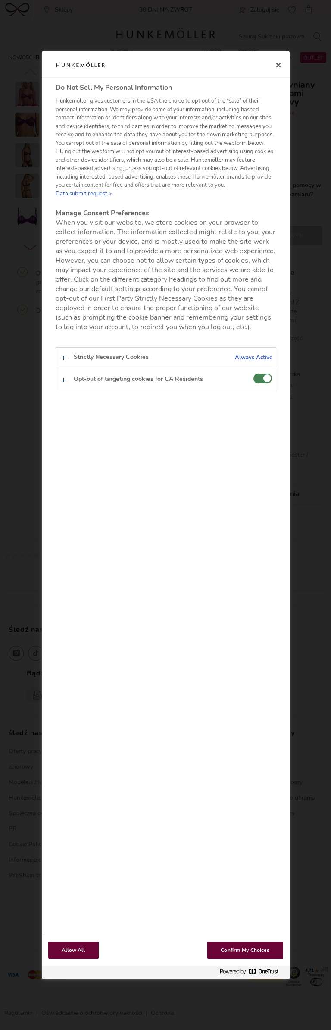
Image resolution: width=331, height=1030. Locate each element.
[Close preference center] (278, 65)
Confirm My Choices (245, 950)
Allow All (73, 950)
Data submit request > (84, 194)
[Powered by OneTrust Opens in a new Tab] (252, 972)
